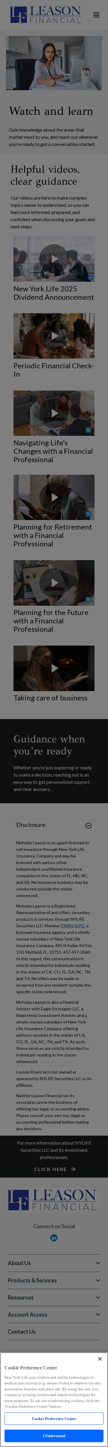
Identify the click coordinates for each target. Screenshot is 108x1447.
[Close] (99, 1358)
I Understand (54, 1436)
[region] (54, 1399)
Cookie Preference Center (54, 1418)
